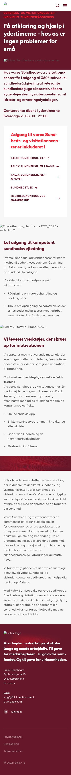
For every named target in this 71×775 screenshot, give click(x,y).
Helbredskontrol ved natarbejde (28, 198)
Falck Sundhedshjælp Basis (33, 166)
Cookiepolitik (11, 744)
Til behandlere (14, 58)
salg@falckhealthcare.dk (19, 697)
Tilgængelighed (13, 751)
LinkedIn (16, 712)
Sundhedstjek (22, 188)
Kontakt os (15, 65)
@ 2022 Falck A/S (14, 763)
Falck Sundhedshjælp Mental (28, 177)
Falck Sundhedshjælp (28, 158)
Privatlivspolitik (13, 737)
